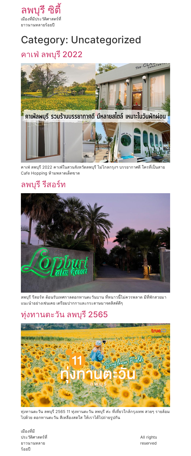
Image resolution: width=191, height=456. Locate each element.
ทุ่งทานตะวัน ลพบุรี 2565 (64, 314)
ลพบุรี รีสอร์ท (43, 184)
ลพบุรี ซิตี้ (41, 10)
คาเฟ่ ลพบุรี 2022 (52, 54)
